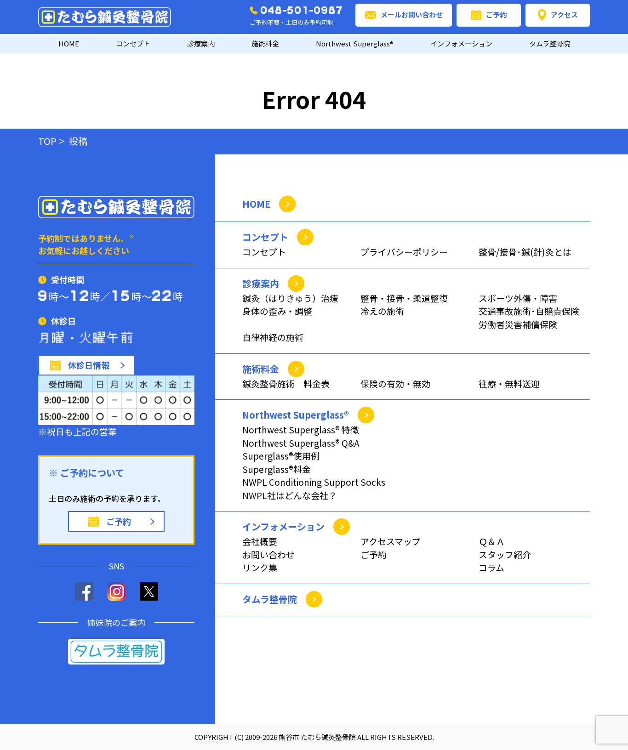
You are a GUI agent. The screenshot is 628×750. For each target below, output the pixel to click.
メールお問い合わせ (412, 14)
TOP (47, 141)
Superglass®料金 (276, 469)
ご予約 (496, 14)
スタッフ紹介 (505, 554)
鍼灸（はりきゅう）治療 (290, 298)
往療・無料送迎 (509, 383)
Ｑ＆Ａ (492, 541)
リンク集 (259, 567)
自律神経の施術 (272, 337)
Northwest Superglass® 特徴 (300, 429)
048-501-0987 (302, 10)
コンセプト (264, 251)
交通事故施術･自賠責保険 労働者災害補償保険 (529, 317)
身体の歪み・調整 (277, 311)
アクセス (564, 14)
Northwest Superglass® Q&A (301, 443)
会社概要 (259, 541)
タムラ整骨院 (549, 43)
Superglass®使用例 (281, 455)
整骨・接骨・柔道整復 (404, 298)
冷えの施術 (382, 311)
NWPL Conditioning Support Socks (313, 482)
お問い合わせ (268, 554)
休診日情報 (88, 365)
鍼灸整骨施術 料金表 (286, 383)
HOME (68, 43)
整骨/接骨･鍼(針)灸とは (525, 251)
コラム (491, 567)
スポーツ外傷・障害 (518, 298)
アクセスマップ (390, 541)
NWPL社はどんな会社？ (289, 495)
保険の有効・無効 (395, 383)
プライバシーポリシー (404, 251)
